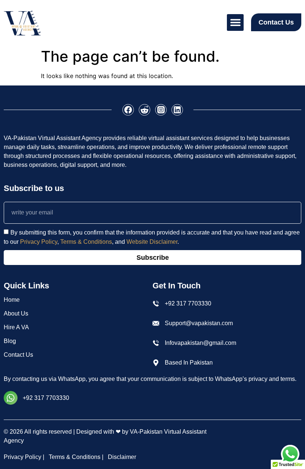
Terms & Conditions (86, 242)
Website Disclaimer (151, 242)
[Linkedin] (177, 110)
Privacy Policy (38, 242)
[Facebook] (128, 110)
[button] (235, 22)
